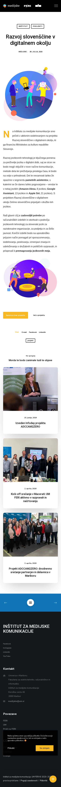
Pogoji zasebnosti (29, 780)
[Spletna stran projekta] (30, 278)
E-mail (24, 332)
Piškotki (43, 780)
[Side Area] (53, 779)
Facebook (33, 332)
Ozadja (6, 755)
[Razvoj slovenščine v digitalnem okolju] (30, 602)
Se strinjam (44, 748)
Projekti (37, 26)
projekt (30, 340)
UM (4, 724)
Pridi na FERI (9, 729)
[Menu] (55, 6)
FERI (5, 720)
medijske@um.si (16, 701)
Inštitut (23, 26)
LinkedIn (42, 332)
